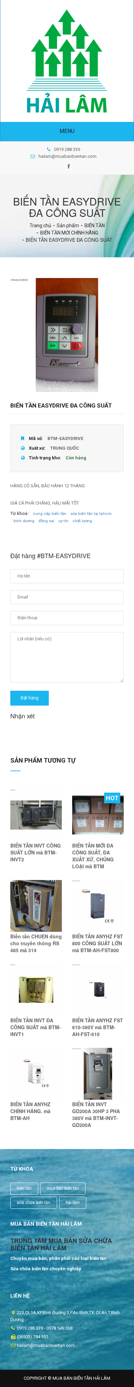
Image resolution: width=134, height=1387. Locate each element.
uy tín (63, 521)
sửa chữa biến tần (34, 1202)
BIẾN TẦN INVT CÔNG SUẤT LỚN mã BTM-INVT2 (35, 852)
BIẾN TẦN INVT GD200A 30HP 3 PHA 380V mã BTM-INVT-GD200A (96, 1114)
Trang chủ (40, 225)
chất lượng (82, 521)
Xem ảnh (36, 808)
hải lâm (73, 1202)
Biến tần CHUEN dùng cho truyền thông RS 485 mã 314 (36, 943)
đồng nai (46, 521)
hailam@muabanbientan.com (67, 156)
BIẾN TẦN (95, 225)
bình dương (23, 521)
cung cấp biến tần (49, 513)
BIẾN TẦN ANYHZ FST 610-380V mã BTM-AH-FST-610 (97, 1027)
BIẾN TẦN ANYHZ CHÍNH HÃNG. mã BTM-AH (30, 1111)
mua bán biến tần (63, 1188)
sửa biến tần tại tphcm (91, 513)
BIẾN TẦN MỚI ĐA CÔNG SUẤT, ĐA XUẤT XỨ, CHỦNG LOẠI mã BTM (93, 856)
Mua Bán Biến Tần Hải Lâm (81, 1378)
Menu (67, 131)
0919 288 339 (67, 149)
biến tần (24, 1188)
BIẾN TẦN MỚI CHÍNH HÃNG (69, 233)
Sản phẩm (68, 225)
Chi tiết (36, 823)
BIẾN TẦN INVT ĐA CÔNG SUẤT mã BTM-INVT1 (35, 1027)
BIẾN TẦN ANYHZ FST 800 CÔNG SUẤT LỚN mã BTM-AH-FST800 (97, 943)
